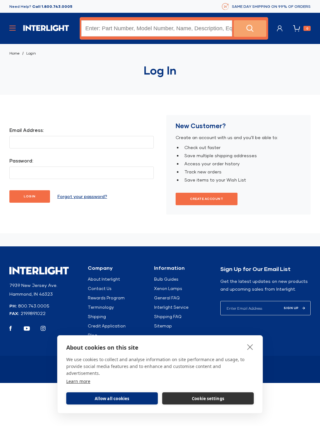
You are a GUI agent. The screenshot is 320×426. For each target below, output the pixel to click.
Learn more (78, 381)
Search (250, 28)
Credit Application (107, 325)
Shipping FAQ (168, 316)
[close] (250, 347)
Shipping (97, 316)
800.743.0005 (33, 306)
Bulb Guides (166, 279)
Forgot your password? (82, 196)
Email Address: (26, 130)
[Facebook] (11, 328)
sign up (291, 308)
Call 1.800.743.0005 (52, 6)
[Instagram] (43, 328)
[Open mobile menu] (12, 28)
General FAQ (167, 297)
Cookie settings (208, 398)
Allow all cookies (112, 398)
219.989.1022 (33, 313)
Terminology (101, 307)
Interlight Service (171, 307)
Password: (21, 161)
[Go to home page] (46, 28)
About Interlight (104, 279)
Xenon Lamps (168, 288)
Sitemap (163, 325)
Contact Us (100, 288)
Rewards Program (106, 297)
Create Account (206, 199)
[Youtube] (27, 328)
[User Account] (279, 28)
